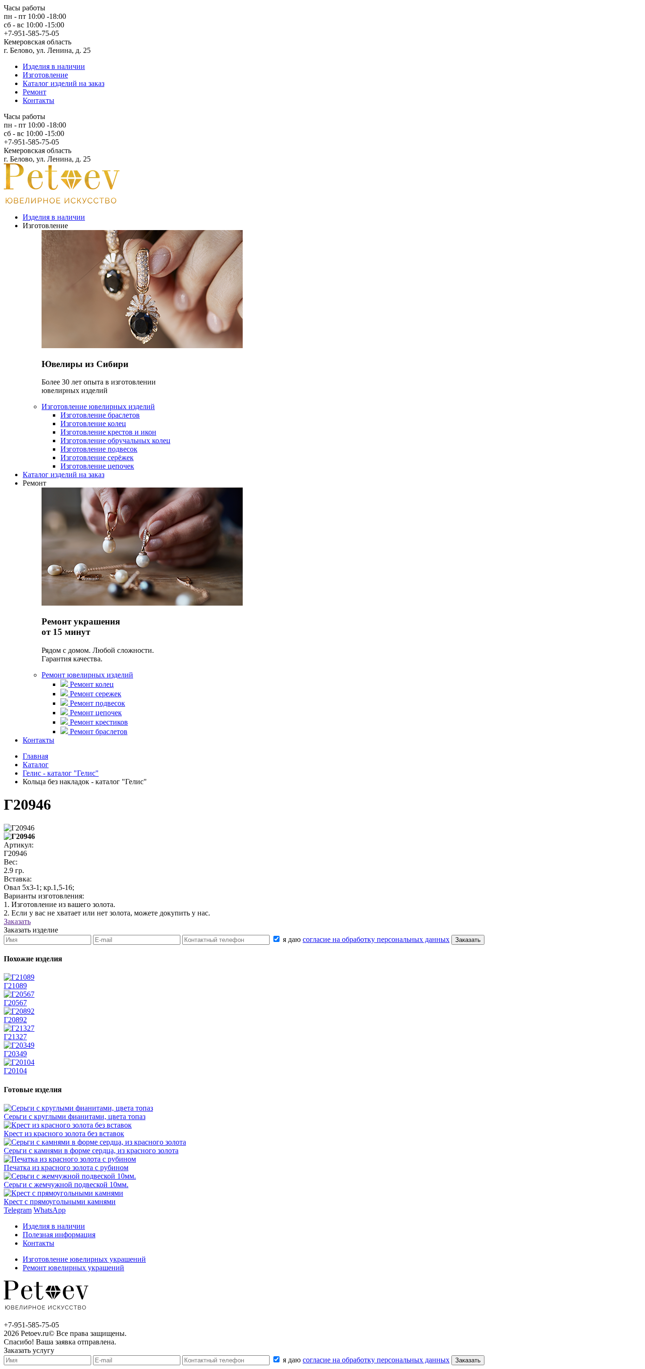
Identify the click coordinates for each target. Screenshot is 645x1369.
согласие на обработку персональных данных (376, 939)
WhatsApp (50, 1210)
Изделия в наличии (54, 66)
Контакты (38, 100)
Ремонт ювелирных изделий (87, 675)
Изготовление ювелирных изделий (98, 406)
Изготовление (45, 75)
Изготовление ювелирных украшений (84, 1259)
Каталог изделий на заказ (63, 83)
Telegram (18, 1210)
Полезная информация (59, 1235)
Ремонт (34, 92)
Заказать (17, 921)
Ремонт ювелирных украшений (73, 1268)
